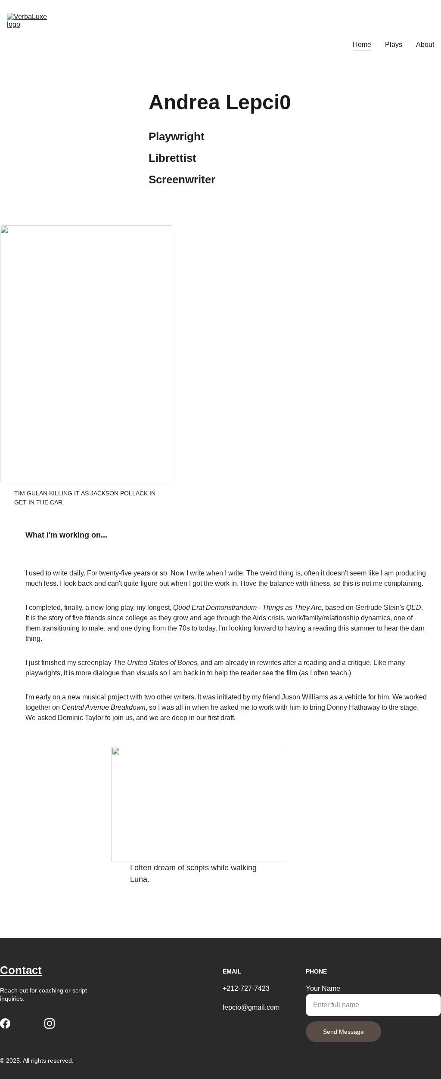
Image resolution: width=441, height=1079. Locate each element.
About (425, 44)
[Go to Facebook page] (5, 1023)
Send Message (343, 1031)
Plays (393, 44)
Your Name (323, 988)
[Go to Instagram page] (49, 1023)
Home (362, 44)
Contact (21, 970)
